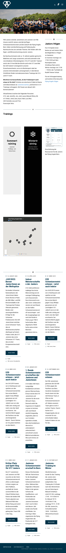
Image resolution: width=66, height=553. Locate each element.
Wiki (27, 547)
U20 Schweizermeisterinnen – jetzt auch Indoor (52, 283)
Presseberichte (17, 361)
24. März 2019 (11, 369)
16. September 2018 (53, 369)
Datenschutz (19, 547)
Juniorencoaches (23, 85)
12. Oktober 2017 (52, 460)
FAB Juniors (10, 361)
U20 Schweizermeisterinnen (52, 374)
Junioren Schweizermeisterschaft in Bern (33, 465)
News (54, 346)
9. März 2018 (11, 460)
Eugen (9, 358)
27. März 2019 (51, 276)
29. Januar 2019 (32, 367)
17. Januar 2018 (32, 460)
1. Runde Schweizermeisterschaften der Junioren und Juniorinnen (33, 375)
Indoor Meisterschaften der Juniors (33, 281)
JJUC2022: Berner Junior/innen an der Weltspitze (13, 283)
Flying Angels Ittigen (51, 81)
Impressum (7, 547)
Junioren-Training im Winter (50, 465)
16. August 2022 (12, 276)
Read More (11, 352)
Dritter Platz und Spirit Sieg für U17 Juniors (13, 465)
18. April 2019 (31, 276)
